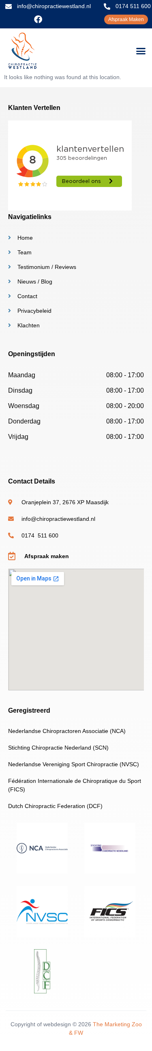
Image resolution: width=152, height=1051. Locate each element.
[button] (141, 50)
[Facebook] (38, 19)
